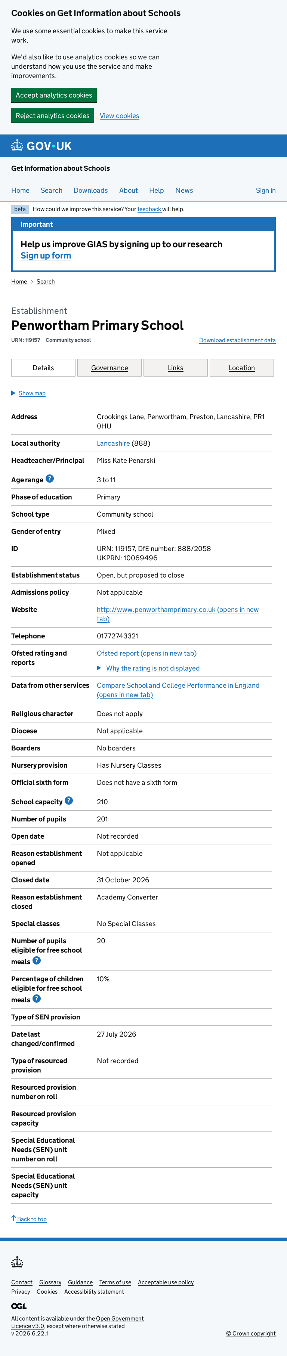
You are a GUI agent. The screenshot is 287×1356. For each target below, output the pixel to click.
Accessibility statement (94, 1291)
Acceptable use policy (166, 1282)
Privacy (20, 1291)
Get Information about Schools (60, 168)
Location (242, 367)
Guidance (80, 1282)
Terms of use (115, 1282)
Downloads (91, 190)
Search (51, 190)
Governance (109, 367)
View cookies (119, 115)
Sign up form (46, 255)
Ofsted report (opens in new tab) (147, 653)
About (128, 190)
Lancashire (114, 443)
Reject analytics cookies (53, 115)
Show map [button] (32, 393)
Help (156, 190)
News (184, 190)
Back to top (31, 1219)
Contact (22, 1282)
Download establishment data (237, 340)
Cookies (47, 1291)
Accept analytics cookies (54, 95)
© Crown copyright (251, 1333)
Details (43, 367)
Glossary (50, 1282)
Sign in (266, 190)
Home (20, 190)
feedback (150, 209)
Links (175, 367)
